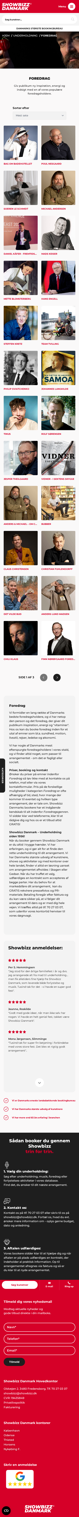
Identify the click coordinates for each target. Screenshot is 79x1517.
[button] (71, 6)
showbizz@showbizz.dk (20, 1393)
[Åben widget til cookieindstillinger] (6, 1510)
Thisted (9, 1440)
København (12, 1430)
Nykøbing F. (12, 1449)
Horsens (9, 1444)
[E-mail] (49, 1283)
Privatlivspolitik (14, 1402)
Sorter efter (21, 108)
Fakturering (12, 1407)
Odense (9, 1435)
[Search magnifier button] (72, 19)
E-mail (49, 1286)
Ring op (69, 1286)
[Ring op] (69, 1283)
